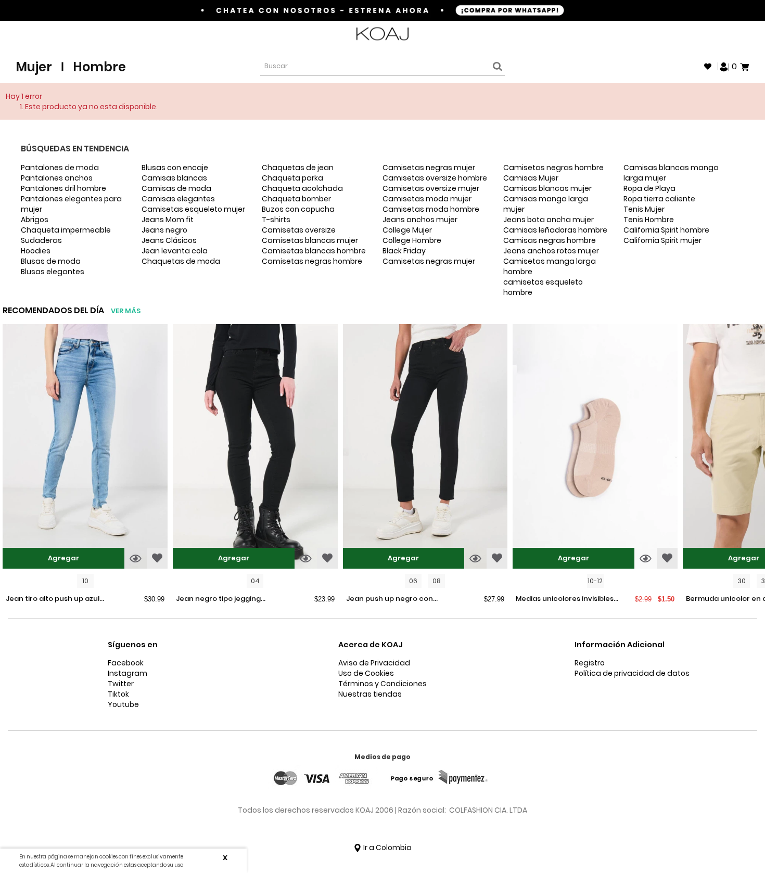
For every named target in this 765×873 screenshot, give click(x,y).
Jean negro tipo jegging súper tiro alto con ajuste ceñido (221, 599)
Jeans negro (164, 230)
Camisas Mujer (530, 178)
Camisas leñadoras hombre (555, 230)
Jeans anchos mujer (419, 219)
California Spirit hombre (666, 230)
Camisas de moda (176, 188)
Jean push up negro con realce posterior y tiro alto (393, 599)
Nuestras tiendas (370, 694)
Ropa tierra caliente (659, 199)
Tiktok (118, 694)
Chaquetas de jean (298, 167)
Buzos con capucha (298, 209)
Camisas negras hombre (549, 240)
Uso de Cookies (366, 673)
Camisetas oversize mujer (430, 188)
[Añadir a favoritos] (157, 558)
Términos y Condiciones (382, 683)
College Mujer (407, 230)
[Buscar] (496, 66)
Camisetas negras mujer (428, 167)
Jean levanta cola (175, 251)
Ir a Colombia (387, 847)
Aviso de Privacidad (374, 663)
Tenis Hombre (648, 219)
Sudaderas (41, 240)
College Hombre (411, 240)
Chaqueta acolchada (302, 188)
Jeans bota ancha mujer (548, 219)
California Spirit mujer (662, 240)
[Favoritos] (708, 66)
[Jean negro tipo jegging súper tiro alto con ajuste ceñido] (255, 447)
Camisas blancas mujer (547, 188)
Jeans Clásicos (169, 240)
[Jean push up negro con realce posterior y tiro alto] (425, 447)
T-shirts (276, 219)
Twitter (121, 683)
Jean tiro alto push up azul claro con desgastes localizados (52, 599)
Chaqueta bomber (296, 199)
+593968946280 (721, 34)
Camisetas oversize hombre (434, 178)
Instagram (127, 673)
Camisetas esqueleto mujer (193, 209)
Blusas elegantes (52, 271)
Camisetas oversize (299, 230)
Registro (590, 663)
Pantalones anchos (57, 178)
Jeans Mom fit (168, 219)
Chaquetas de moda (181, 261)
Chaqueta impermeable (66, 230)
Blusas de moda (51, 261)
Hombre (99, 66)
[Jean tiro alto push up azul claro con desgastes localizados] (85, 447)
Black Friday (404, 251)
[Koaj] (382, 34)
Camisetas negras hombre (312, 261)
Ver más (126, 311)
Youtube (123, 704)
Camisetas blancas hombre (314, 251)
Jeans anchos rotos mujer (551, 251)
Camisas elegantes (178, 199)
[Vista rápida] (135, 558)
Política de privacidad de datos (632, 673)
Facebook (126, 663)
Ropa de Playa (649, 188)
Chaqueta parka (292, 178)
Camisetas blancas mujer (310, 240)
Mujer (34, 66)
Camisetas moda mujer (426, 199)
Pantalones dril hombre (63, 188)
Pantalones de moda (60, 167)
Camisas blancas (174, 178)
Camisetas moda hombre (430, 209)
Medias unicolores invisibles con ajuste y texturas (565, 599)
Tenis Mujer (644, 209)
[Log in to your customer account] (724, 66)
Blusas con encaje (175, 167)
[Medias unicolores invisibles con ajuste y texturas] (595, 447)
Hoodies (35, 251)
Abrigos (34, 219)
